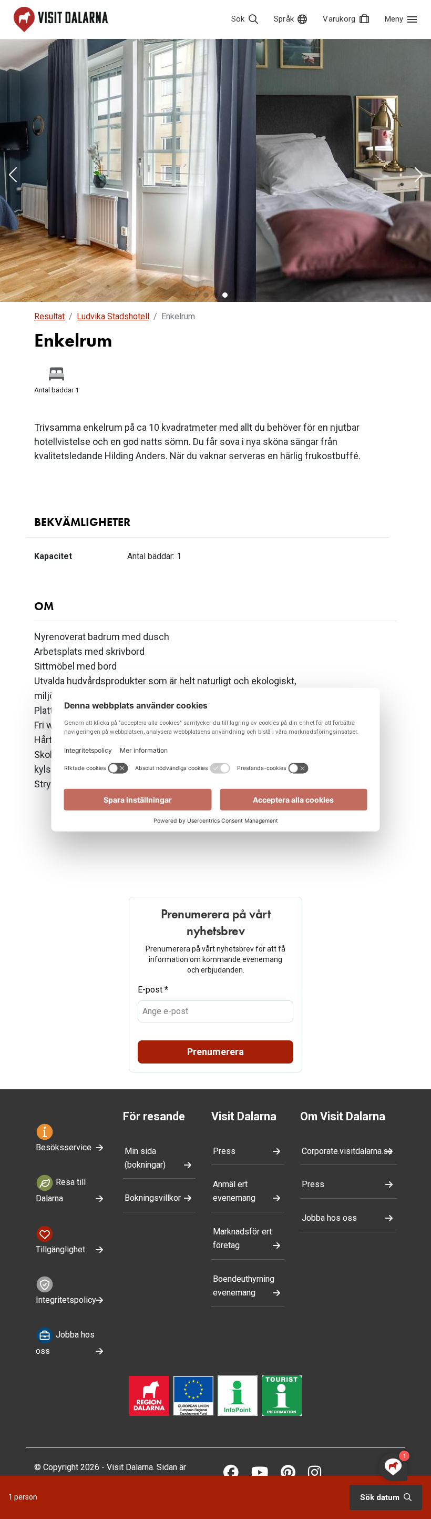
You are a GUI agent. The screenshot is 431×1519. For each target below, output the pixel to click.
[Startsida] (60, 19)
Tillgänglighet (60, 1249)
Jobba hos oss (65, 1343)
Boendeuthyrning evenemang (243, 1286)
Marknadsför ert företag (242, 1238)
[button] (12, 175)
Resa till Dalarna (61, 1190)
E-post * (153, 990)
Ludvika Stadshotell (113, 316)
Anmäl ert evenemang (234, 1191)
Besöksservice (63, 1147)
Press (224, 1151)
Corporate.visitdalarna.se (347, 1151)
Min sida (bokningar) (145, 1158)
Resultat (49, 316)
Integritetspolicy (66, 1300)
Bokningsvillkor (153, 1198)
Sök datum (381, 1497)
